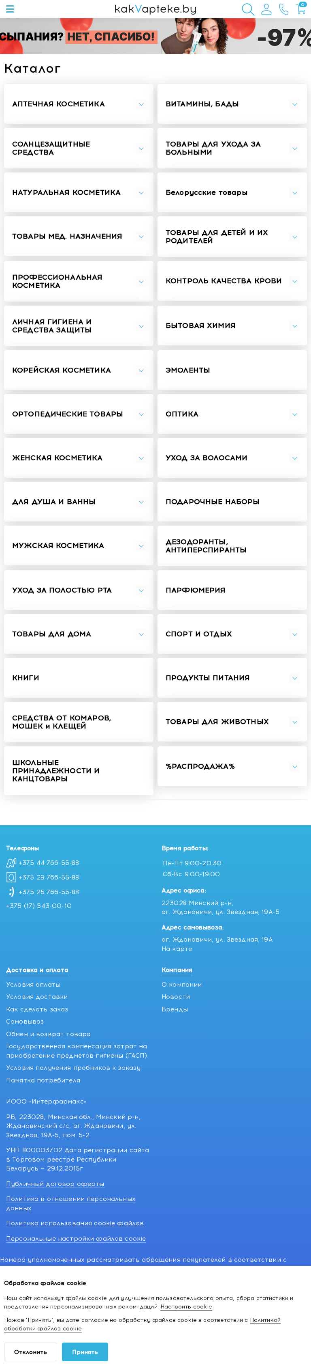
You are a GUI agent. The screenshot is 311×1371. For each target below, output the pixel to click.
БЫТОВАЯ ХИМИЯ (201, 326)
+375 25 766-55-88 (49, 892)
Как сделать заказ (37, 1009)
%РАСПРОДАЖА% (200, 767)
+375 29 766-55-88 (49, 877)
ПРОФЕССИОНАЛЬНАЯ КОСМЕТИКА (57, 282)
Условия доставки (37, 996)
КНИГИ (25, 678)
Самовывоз (25, 1021)
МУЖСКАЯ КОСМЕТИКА (58, 546)
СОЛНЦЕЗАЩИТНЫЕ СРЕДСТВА (51, 148)
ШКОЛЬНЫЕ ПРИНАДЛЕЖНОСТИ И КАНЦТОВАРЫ (56, 771)
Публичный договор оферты (55, 1184)
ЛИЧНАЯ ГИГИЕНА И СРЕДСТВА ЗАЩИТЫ (52, 326)
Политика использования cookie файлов (75, 1223)
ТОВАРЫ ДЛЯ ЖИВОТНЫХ (217, 722)
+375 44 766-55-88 (49, 863)
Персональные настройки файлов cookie (76, 1238)
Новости (176, 996)
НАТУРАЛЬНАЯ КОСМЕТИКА (66, 193)
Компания (177, 970)
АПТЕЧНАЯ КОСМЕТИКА (58, 104)
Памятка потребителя (43, 1080)
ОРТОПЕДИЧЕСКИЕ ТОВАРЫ (67, 414)
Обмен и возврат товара (48, 1034)
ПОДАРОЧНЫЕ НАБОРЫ (213, 502)
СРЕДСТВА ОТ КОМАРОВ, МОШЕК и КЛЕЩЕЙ (61, 722)
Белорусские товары (206, 193)
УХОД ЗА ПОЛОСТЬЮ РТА (62, 590)
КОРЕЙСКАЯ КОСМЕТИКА (61, 370)
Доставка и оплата (37, 970)
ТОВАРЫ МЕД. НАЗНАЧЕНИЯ (67, 237)
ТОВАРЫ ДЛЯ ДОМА (51, 634)
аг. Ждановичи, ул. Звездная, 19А (217, 939)
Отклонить (30, 1352)
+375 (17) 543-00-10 (39, 906)
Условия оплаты (33, 984)
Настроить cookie (186, 1306)
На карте (177, 949)
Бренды (175, 1009)
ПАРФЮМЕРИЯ (196, 590)
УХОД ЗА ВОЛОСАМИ (206, 458)
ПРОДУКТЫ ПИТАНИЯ (208, 678)
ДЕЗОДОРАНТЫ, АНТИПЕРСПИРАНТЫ (206, 546)
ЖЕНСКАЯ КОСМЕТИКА (57, 458)
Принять (85, 1352)
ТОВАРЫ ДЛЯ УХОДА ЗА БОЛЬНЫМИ (213, 148)
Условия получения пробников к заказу (73, 1067)
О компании (182, 984)
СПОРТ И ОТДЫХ (199, 634)
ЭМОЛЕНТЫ (188, 370)
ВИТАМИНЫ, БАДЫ (202, 104)
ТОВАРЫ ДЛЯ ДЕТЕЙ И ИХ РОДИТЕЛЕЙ (217, 237)
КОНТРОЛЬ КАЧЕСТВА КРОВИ (224, 281)
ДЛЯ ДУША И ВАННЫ (54, 502)
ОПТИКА (182, 414)
